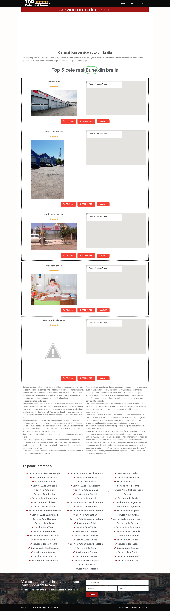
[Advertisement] (85, 32)
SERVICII (132, 3)
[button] (68, 121)
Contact (145, 607)
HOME (123, 3)
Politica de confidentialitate (129, 607)
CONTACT (143, 3)
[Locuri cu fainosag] (38, 3)
